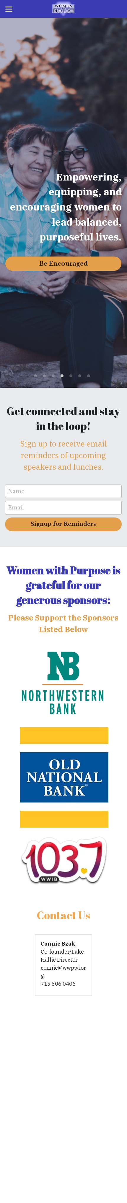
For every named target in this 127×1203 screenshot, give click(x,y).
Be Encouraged (63, 263)
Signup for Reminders (63, 524)
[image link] (63, 8)
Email (16, 507)
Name (16, 491)
